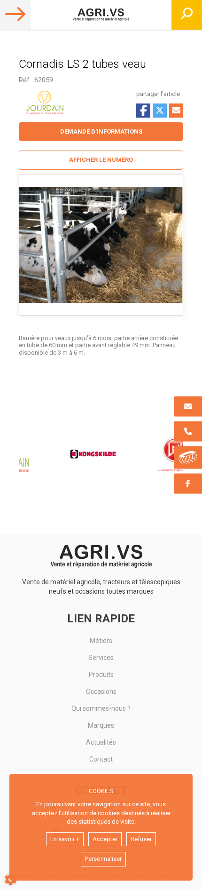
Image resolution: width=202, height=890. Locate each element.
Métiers (101, 640)
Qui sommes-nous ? (101, 708)
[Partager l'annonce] (176, 110)
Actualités (101, 742)
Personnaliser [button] (103, 858)
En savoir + (64, 838)
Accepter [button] (105, 838)
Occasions (101, 691)
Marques (101, 725)
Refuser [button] (141, 838)
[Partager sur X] (160, 110)
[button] (101, 160)
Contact (101, 759)
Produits (101, 674)
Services (101, 657)
